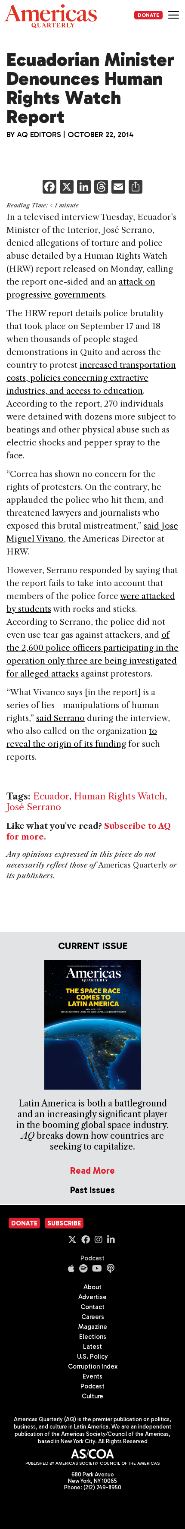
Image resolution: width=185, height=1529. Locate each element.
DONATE (148, 15)
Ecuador (51, 796)
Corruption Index (92, 1366)
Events (92, 1376)
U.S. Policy (92, 1356)
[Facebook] (49, 188)
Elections (92, 1337)
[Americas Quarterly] (50, 16)
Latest (92, 1346)
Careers (92, 1317)
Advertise (92, 1297)
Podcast (92, 1258)
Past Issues (92, 1189)
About (92, 1287)
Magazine (92, 1327)
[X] (66, 188)
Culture (92, 1396)
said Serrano (60, 718)
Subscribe (64, 1223)
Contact (92, 1307)
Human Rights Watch (119, 796)
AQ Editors (39, 134)
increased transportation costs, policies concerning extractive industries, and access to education (91, 378)
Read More (92, 1170)
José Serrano (33, 807)
